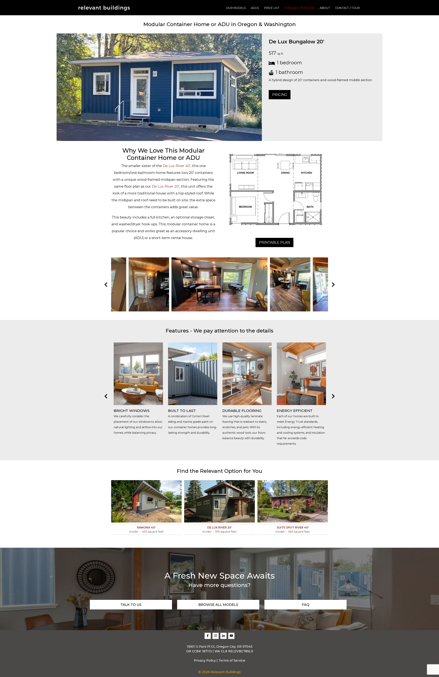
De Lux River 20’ (165, 186)
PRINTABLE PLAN (274, 242)
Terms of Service (231, 660)
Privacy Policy (205, 660)
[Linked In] (223, 636)
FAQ (305, 605)
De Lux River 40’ (177, 166)
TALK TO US (130, 605)
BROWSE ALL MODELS (218, 605)
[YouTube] (231, 636)
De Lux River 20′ (219, 527)
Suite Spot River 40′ (293, 527)
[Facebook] (208, 636)
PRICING (279, 95)
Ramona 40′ (146, 527)
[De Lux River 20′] (219, 501)
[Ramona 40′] (146, 501)
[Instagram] (215, 636)
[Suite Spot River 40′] (292, 501)
